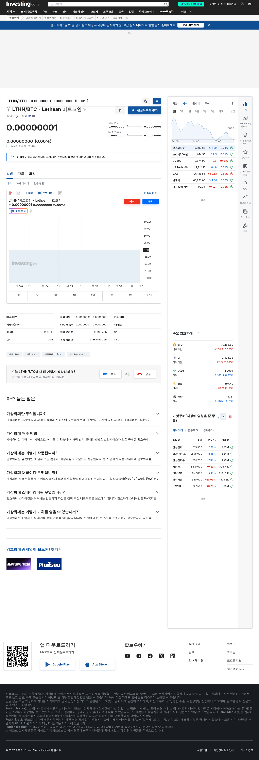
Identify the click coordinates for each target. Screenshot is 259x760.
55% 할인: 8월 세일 (191, 4)
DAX (175, 173)
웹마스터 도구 (236, 668)
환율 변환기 (66, 17)
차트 (21, 173)
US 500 (177, 160)
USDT (181, 370)
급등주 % (193, 430)
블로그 (231, 643)
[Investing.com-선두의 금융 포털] (22, 4)
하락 (114, 374)
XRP (180, 396)
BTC (180, 344)
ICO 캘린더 (103, 17)
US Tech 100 (180, 167)
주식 (207, 103)
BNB (180, 383)
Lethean (58, 354)
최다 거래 (178, 430)
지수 (185, 103)
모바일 (231, 652)
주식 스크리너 (146, 11)
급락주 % (208, 430)
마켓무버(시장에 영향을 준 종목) (194, 418)
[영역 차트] (18, 193)
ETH (180, 357)
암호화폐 (14, 17)
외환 (175, 103)
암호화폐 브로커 (85, 17)
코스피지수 (179, 147)
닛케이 (176, 180)
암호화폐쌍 (50, 17)
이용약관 (202, 750)
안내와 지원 (196, 660)
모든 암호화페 (33, 17)
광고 (191, 652)
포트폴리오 (234, 660)
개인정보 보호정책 (224, 750)
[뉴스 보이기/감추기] (60, 193)
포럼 (32, 173)
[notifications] (242, 4)
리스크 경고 (246, 750)
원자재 (196, 103)
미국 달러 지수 (180, 186)
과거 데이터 (22, 183)
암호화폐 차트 (120, 17)
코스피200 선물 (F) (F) (185, 154)
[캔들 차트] (10, 193)
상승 (148, 374)
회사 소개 (195, 643)
